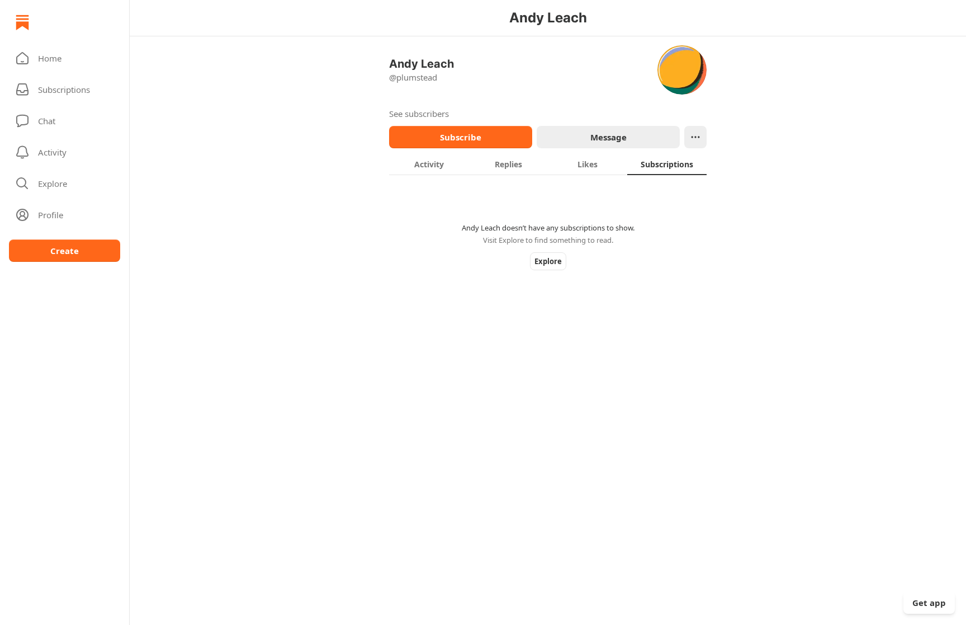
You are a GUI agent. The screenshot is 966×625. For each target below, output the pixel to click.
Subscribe (460, 137)
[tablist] (548, 164)
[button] (64, 58)
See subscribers (419, 113)
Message (608, 137)
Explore (548, 261)
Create (64, 250)
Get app (929, 602)
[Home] (22, 22)
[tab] (428, 164)
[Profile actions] (695, 137)
